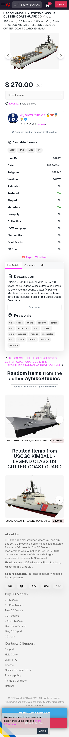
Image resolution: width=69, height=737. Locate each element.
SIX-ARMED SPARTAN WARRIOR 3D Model (34, 365)
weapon (22, 334)
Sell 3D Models (14, 621)
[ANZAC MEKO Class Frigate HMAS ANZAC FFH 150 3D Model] (34, 416)
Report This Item (36, 257)
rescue (34, 334)
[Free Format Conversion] (39, 150)
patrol (54, 322)
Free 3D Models (14, 610)
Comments (29, 265)
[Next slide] (60, 55)
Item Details (13, 265)
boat (36, 328)
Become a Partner (15, 626)
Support (9, 649)
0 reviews (40, 124)
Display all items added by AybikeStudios (34, 386)
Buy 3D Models (16, 594)
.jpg (21, 150)
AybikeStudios (33, 114)
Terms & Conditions (16, 680)
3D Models (11, 600)
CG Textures (12, 615)
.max (12, 150)
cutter (21, 339)
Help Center (12, 654)
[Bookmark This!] (59, 433)
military (44, 339)
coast (19, 322)
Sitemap (39, 705)
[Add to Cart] (52, 433)
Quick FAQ (11, 660)
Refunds (9, 686)
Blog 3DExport (13, 631)
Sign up (61, 4)
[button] (59, 419)
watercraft (23, 328)
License (9, 665)
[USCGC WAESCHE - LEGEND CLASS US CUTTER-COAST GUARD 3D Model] (34, 496)
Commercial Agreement (18, 670)
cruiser (46, 328)
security (42, 322)
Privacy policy (13, 675)
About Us (12, 534)
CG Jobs (10, 636)
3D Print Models (14, 605)
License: (14, 103)
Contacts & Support (19, 643)
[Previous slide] (8, 55)
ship (11, 334)
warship (13, 345)
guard (30, 322)
